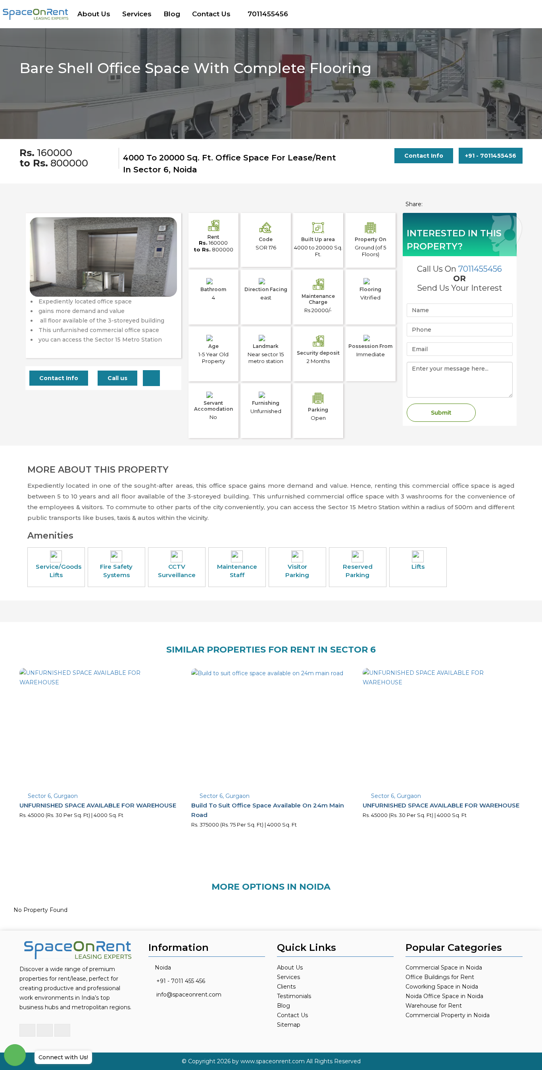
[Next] (166, 273)
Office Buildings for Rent (440, 977)
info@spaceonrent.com (188, 994)
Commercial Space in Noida (444, 967)
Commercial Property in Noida (448, 1015)
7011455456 (268, 14)
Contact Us (211, 14)
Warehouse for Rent (434, 1005)
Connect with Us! (63, 1057)
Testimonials (294, 996)
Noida (163, 967)
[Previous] (40, 273)
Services (137, 14)
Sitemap (288, 1024)
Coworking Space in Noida (442, 986)
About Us (93, 14)
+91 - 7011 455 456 (180, 981)
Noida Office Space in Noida (444, 996)
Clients (286, 986)
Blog (171, 14)
